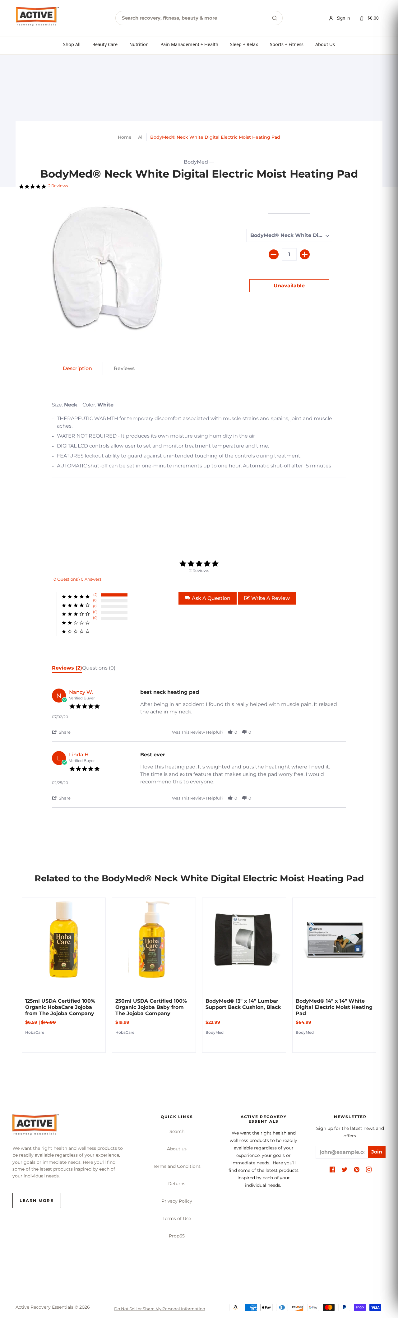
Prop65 (177, 1236)
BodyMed (196, 162)
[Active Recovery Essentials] (35, 1126)
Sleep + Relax (244, 44)
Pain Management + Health (189, 44)
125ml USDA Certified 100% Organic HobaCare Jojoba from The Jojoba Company (60, 1007)
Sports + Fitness (286, 44)
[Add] (305, 254)
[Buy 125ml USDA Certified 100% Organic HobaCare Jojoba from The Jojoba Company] (63, 939)
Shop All (72, 44)
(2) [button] (95, 594)
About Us (325, 44)
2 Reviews (58, 185)
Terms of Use (177, 1218)
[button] (207, 598)
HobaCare (34, 1032)
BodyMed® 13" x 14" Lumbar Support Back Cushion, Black (243, 1004)
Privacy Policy (176, 1201)
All (141, 137)
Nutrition (139, 44)
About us (177, 1149)
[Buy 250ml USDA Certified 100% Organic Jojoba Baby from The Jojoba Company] (153, 939)
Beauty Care (105, 44)
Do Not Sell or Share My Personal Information (159, 1308)
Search (176, 1131)
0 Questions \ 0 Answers (77, 579)
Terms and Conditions (177, 1166)
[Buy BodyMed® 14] (334, 939)
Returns (176, 1183)
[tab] (77, 368)
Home (125, 137)
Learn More (37, 1200)
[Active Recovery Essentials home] (37, 18)
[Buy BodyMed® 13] (244, 939)
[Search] (274, 18)
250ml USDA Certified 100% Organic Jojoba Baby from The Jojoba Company (151, 1007)
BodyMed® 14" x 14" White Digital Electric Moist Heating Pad (334, 1007)
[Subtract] (274, 254)
